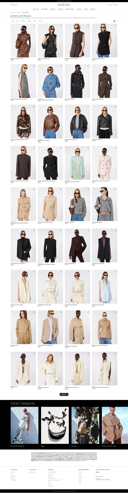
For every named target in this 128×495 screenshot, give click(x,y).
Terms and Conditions (52, 472)
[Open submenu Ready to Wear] (48, 9)
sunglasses (33, 459)
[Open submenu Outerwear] (56, 9)
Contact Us (13, 472)
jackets (59, 458)
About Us (49, 484)
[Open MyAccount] (112, 4)
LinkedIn (80, 478)
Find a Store (13, 476)
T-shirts (66, 456)
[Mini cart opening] (117, 5)
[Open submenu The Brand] (82, 9)
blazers (71, 458)
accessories (48, 459)
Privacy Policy (50, 474)
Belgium (97, 472)
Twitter (80, 474)
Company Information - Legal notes (54, 480)
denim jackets (50, 456)
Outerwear (18, 12)
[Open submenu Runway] (88, 9)
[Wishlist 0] (113, 4)
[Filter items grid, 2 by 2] (116, 21)
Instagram (80, 476)
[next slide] (116, 404)
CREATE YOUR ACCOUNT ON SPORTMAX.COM (64, 1)
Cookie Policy (50, 476)
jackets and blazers (40, 452)
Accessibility (50, 486)
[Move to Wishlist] (34, 25)
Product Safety (13, 480)
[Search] (108, 4)
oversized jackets (40, 456)
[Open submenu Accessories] (63, 9)
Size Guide (13, 478)
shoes (68, 459)
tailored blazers (80, 453)
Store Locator (99, 476)
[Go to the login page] (111, 4)
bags (56, 459)
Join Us (49, 482)
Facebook (80, 472)
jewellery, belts (61, 459)
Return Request (32, 472)
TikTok (80, 483)
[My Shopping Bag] (116, 4)
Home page (13, 12)
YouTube (80, 481)
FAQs (12, 474)
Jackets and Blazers (25, 12)
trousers (56, 455)
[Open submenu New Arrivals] (39, 9)
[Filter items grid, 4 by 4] (114, 21)
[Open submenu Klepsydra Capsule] (74, 9)
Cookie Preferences (51, 478)
